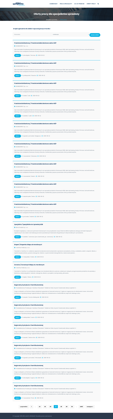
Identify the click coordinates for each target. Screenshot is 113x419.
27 (55, 406)
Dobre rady (53, 3)
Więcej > (18, 55)
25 (45, 406)
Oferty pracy (91, 3)
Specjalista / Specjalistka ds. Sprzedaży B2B (28, 224)
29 (66, 406)
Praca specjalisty (66, 3)
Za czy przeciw (79, 3)
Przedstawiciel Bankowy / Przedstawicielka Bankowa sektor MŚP (35, 43)
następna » (90, 406)
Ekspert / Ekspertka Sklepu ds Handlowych (28, 245)
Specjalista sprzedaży (51, 19)
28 (61, 406)
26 (50, 406)
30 (72, 406)
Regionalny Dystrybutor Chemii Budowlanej (28, 285)
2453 (81, 406)
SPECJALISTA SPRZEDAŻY (29, 416)
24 (39, 406)
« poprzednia (23, 406)
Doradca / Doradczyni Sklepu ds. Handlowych (29, 265)
